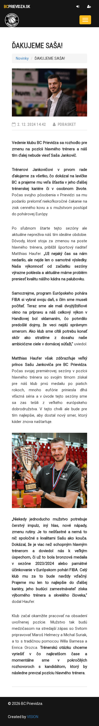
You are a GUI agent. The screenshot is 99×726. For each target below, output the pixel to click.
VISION (32, 717)
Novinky (22, 58)
